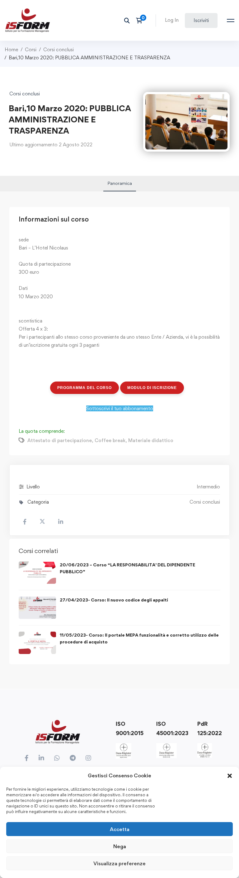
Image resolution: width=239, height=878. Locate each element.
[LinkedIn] (41, 758)
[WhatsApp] (57, 758)
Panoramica (119, 183)
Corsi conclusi (58, 50)
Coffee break (110, 440)
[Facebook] (27, 758)
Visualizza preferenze (119, 863)
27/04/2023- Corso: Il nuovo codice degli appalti (114, 599)
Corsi (30, 50)
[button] (230, 776)
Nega (119, 846)
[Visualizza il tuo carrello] (141, 20)
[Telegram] (73, 758)
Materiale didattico (150, 440)
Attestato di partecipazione (59, 440)
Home (11, 50)
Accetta (119, 829)
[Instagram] (88, 758)
